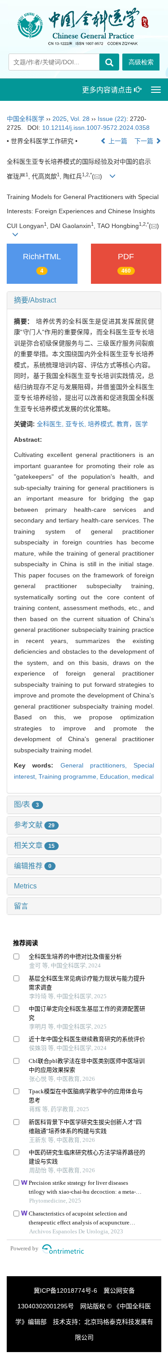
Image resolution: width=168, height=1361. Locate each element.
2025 (59, 118)
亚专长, (76, 423)
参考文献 (34, 825)
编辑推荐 (33, 866)
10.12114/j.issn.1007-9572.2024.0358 (96, 127)
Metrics (25, 886)
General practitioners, (97, 765)
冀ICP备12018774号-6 (65, 1290)
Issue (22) (112, 118)
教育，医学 (132, 423)
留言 (21, 906)
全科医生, (51, 423)
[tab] (84, 300)
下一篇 (144, 141)
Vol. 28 (80, 118)
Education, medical (127, 776)
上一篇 (117, 141)
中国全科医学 (25, 118)
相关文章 (34, 845)
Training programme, (69, 776)
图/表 (26, 804)
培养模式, (102, 423)
